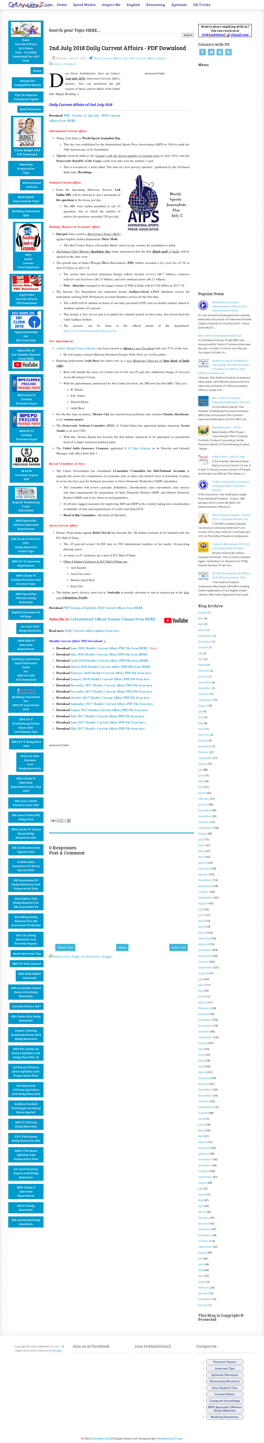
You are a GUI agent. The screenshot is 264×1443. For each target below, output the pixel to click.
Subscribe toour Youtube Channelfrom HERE (25, 354)
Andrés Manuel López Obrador (76, 348)
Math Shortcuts (30, 109)
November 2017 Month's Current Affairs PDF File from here (111, 691)
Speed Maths (84, 4)
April (201, 624)
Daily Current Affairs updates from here (92, 630)
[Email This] (57, 821)
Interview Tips (225, 1368)
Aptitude (179, 4)
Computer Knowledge (225, 1400)
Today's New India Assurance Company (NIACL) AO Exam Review (230, 486)
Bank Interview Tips (27, 953)
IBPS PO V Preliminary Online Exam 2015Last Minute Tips (26, 725)
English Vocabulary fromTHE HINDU (26, 506)
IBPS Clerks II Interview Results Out (219, 335)
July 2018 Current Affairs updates (144, 58)
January (203, 676)
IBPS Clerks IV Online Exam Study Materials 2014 (26, 833)
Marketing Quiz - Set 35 (226, 427)
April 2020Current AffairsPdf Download (26, 299)
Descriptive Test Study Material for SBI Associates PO (26, 902)
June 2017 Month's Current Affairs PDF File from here (108, 722)
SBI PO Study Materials (26, 1208)
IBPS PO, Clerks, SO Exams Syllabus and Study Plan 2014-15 (26, 1053)
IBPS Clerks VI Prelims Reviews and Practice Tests (26, 579)
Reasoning (155, 4)
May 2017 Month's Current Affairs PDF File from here (108, 728)
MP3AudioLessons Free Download (28, 261)
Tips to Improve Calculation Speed (26, 97)
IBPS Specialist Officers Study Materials (25, 598)
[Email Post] (52, 820)
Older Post (178, 947)
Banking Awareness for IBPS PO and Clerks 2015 (26, 703)
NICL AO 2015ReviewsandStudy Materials (30, 762)
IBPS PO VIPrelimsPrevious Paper (26, 435)
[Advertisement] (97, 20)
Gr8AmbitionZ (100, 1438)
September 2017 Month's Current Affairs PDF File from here (112, 703)
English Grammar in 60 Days (26, 614)
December (204, 682)
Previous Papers (224, 1361)
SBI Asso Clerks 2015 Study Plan (26, 817)
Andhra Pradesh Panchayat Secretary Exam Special (26, 1108)
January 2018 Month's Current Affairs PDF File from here (110, 679)
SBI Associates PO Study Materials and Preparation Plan (26, 884)
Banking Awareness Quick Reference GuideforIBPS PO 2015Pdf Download (26, 669)
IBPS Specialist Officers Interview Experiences (26, 524)
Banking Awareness (225, 1416)
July (200, 653)
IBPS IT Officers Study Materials (26, 1124)
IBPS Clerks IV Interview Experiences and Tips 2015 (26, 784)
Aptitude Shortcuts (224, 1374)
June (201, 717)
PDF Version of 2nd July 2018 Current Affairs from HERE (103, 607)
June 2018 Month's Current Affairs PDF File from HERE (110, 648)
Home (62, 4)
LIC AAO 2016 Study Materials (30, 628)
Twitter (211, 52)
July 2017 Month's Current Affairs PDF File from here (108, 716)
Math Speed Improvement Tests (26, 199)
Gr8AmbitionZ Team (169, 1438)
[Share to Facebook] (69, 821)
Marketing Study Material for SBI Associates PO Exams (26, 921)
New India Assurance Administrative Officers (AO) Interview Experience (229, 306)
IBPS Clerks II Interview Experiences (26, 1191)
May (201, 618)
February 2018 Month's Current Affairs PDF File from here (111, 673)
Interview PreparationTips (26, 168)
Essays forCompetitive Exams (27, 83)
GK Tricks (201, 4)
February (204, 670)
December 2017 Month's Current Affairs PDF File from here (111, 685)
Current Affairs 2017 (26, 1006)
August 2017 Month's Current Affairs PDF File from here (109, 710)
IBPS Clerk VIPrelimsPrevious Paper (26, 399)
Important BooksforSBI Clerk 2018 (26, 336)
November (204, 641)
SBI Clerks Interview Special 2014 (26, 850)
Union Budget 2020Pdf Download (27, 152)
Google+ (220, 52)
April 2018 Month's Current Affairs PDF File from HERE (109, 660)
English (133, 4)
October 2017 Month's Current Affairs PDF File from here (110, 697)
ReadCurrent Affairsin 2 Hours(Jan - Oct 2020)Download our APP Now (26, 50)
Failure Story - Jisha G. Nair (228, 456)
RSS (228, 52)
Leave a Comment (64, 64)
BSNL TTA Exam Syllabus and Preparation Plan (26, 1155)
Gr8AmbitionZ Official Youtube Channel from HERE (113, 619)
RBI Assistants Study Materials (26, 1222)
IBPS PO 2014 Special (26, 964)
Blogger (57, 1350)
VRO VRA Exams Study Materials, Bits (26, 1138)
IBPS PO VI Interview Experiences (26, 563)
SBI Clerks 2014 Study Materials (26, 1018)
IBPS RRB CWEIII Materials (29, 976)
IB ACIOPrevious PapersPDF (26, 475)
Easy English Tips (224, 1387)
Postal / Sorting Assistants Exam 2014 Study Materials (26, 1035)
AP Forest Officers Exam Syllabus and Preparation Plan (25, 1071)
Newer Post (65, 947)
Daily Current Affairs (107, 58)
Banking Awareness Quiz (26, 213)
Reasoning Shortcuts (225, 1381)
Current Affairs (224, 1394)
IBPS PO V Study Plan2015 (26, 744)
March (202, 630)
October (203, 647)
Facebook (202, 52)
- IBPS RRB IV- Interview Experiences (26, 645)
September (205, 636)
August (202, 612)
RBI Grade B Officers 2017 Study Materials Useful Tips (25, 545)
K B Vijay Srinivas (138, 448)
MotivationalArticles (31, 185)
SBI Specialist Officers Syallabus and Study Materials (26, 1090)
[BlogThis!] (61, 821)
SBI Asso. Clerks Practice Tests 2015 (26, 803)
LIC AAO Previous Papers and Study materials (25, 1173)
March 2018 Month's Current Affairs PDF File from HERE (111, 666)
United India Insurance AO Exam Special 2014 (26, 866)
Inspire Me (111, 4)
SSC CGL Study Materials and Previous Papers (25, 939)
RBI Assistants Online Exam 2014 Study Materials (26, 992)
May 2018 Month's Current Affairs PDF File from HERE (109, 654)
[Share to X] (65, 821)
